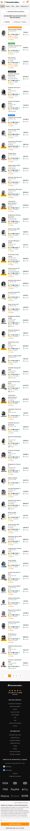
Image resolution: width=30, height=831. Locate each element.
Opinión (15, 709)
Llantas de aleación (15, 740)
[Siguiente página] (24, 675)
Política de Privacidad (15, 723)
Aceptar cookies (15, 824)
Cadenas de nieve (15, 743)
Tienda (15, 746)
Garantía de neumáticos (15, 703)
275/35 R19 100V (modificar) (15, 11)
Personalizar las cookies (15, 828)
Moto (12, 6)
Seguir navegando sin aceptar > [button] (21, 802)
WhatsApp (8, 766)
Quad (17, 6)
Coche (2, 6)
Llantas (8, 6)
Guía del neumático (15, 706)
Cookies (15, 726)
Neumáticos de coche (15, 735)
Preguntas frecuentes (15, 776)
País (15, 720)
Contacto (15, 773)
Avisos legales (15, 714)
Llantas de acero (15, 737)
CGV (15, 717)
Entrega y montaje (15, 754)
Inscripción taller (15, 712)
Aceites (15, 748)
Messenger (9, 770)
